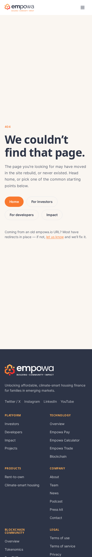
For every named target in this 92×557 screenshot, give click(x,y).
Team (54, 485)
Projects (11, 448)
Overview (57, 424)
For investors (42, 202)
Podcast (56, 501)
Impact (52, 215)
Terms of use (60, 538)
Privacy (55, 554)
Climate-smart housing (22, 485)
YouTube (67, 401)
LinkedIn (50, 401)
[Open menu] (82, 7)
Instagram (32, 401)
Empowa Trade (61, 448)
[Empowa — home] (19, 7)
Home (14, 202)
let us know (55, 237)
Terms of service (62, 546)
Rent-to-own (14, 477)
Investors (12, 424)
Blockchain (58, 456)
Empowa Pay (60, 432)
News (54, 493)
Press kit (56, 509)
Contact (56, 518)
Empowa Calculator (64, 440)
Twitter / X (13, 401)
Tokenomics (14, 549)
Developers (13, 432)
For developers (22, 215)
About (54, 477)
